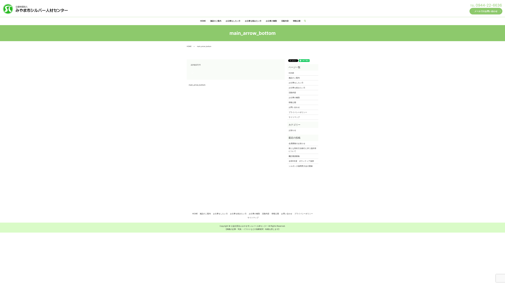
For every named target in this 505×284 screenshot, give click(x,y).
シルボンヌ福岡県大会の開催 (301, 166)
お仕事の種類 (271, 21)
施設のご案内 (215, 21)
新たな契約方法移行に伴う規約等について (302, 149)
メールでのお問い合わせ (486, 11)
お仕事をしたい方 (233, 21)
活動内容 (285, 21)
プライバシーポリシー (298, 112)
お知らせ (292, 130)
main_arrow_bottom (197, 85)
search (306, 21)
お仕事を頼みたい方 (253, 21)
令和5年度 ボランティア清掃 (301, 161)
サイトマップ (294, 117)
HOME (203, 21)
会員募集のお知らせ (297, 143)
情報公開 (296, 21)
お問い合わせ (294, 107)
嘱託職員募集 (294, 156)
